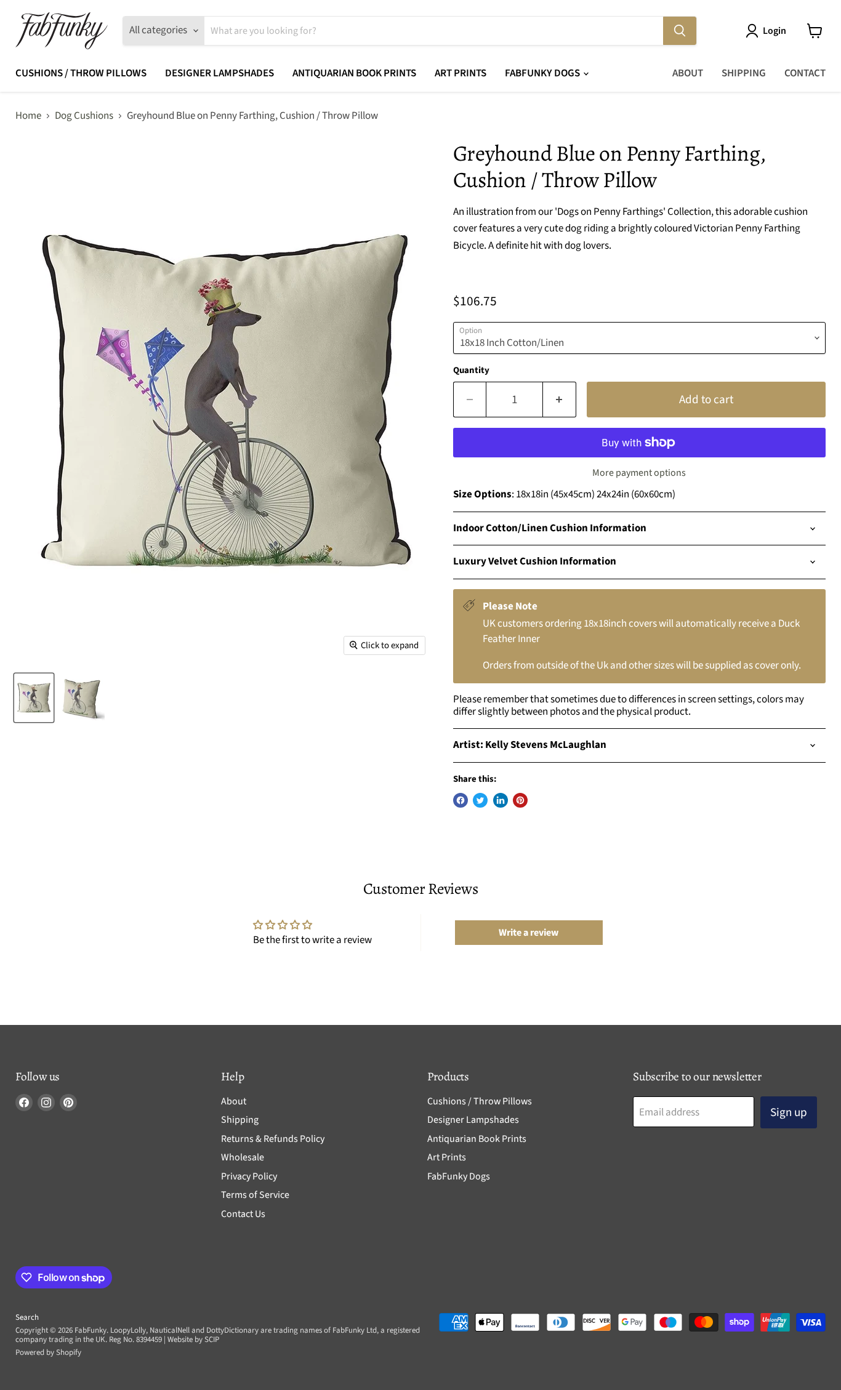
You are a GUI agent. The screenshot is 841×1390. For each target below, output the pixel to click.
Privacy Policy (249, 1176)
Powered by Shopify (48, 1352)
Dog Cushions (84, 116)
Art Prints (460, 73)
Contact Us (243, 1214)
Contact (805, 73)
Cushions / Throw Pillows (81, 73)
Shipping (744, 73)
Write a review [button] (528, 932)
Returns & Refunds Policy (272, 1139)
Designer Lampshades (219, 73)
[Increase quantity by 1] (559, 399)
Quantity (471, 370)
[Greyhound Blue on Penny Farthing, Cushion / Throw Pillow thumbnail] (34, 697)
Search (27, 1317)
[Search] (679, 31)
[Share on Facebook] (460, 800)
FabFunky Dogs (543, 73)
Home (28, 116)
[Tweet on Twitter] (480, 800)
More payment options (639, 472)
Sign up (788, 1112)
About (687, 73)
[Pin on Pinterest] (520, 800)
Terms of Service (255, 1195)
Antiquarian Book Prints (354, 73)
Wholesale (242, 1157)
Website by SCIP (193, 1339)
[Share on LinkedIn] (500, 800)
